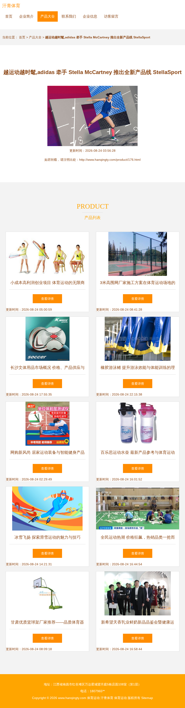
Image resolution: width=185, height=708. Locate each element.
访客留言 (111, 16)
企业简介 (26, 16)
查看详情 (47, 298)
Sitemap (147, 698)
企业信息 (90, 16)
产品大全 (47, 16)
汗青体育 (11, 5)
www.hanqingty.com (72, 698)
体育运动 (93, 698)
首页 (8, 16)
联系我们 (69, 16)
